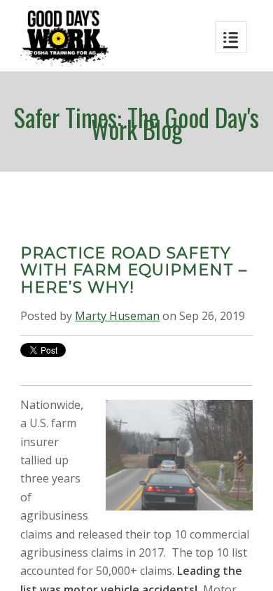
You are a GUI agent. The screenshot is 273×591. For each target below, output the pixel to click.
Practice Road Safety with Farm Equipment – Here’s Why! (133, 270)
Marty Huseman (117, 316)
